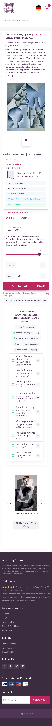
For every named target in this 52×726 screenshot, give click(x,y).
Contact (5, 614)
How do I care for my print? (24, 445)
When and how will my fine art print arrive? (25, 436)
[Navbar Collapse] (26, 8)
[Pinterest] (22, 666)
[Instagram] (16, 666)
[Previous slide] (10, 503)
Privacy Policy (8, 622)
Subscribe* (40, 700)
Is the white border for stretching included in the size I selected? (26, 397)
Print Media (7, 648)
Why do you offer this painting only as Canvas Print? (25, 424)
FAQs (4, 618)
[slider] (39, 254)
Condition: (15, 183)
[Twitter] (4, 666)
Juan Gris (37, 35)
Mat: (16, 194)
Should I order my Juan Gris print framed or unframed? (25, 411)
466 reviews (18, 590)
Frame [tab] (25, 218)
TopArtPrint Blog (9, 652)
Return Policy (8, 630)
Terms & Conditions (10, 626)
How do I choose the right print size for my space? (25, 373)
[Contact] (47, 294)
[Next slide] (41, 503)
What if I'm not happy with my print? (23, 456)
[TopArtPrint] (9, 8)
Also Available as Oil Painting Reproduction (27, 300)
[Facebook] (10, 666)
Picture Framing (9, 643)
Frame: (17, 188)
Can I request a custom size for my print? (25, 385)
